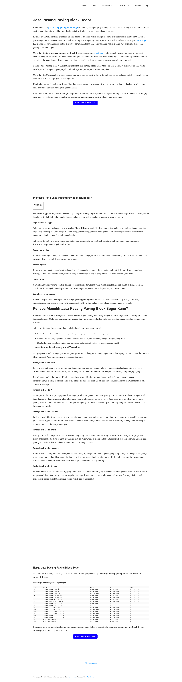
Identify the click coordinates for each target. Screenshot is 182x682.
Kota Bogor (142, 40)
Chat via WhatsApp (85, 103)
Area (94, 6)
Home (84, 6)
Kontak (138, 6)
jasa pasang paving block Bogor (63, 27)
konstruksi (99, 52)
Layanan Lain (124, 6)
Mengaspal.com (91, 663)
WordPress (90, 677)
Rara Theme (72, 677)
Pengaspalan (107, 6)
